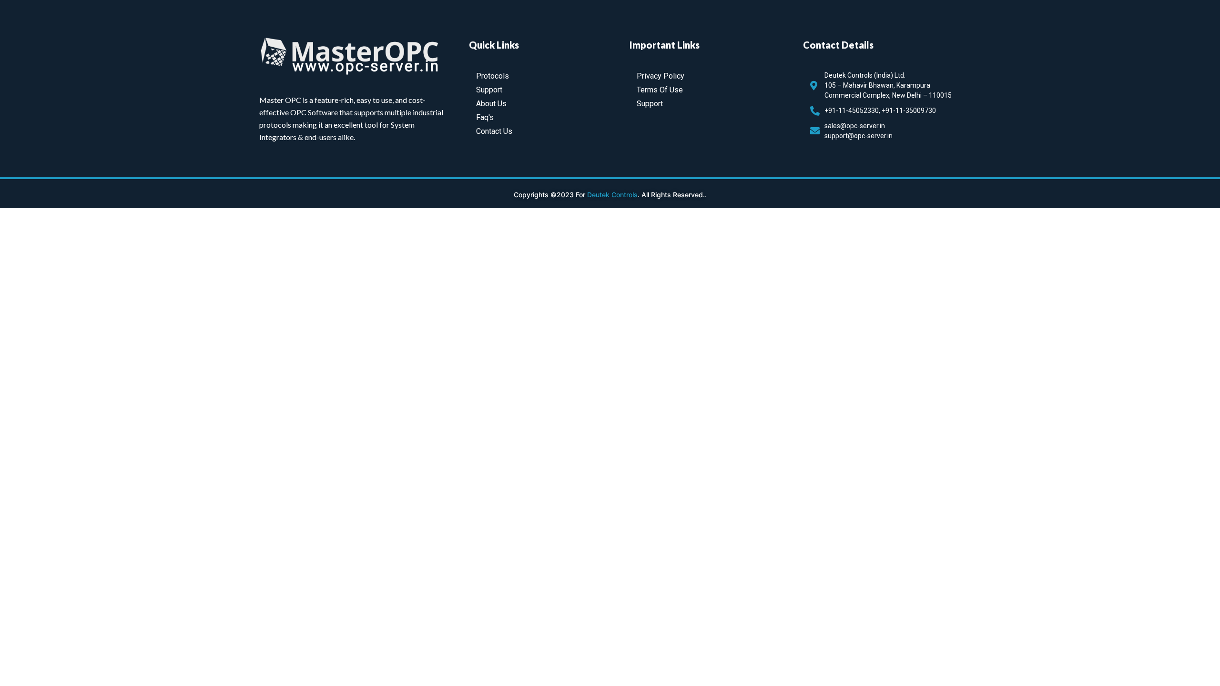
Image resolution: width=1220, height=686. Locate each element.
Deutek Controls (612, 195)
